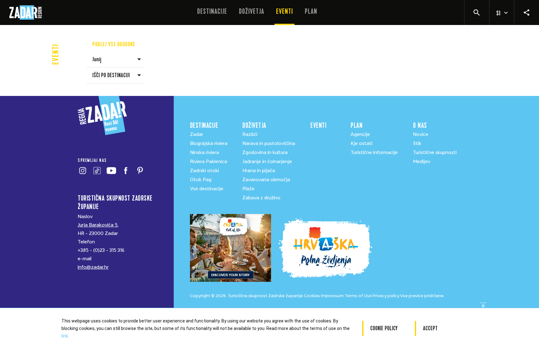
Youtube (111, 170)
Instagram (82, 170)
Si (498, 13)
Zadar (196, 134)
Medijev (421, 161)
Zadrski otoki (204, 170)
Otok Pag (200, 180)
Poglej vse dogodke (113, 44)
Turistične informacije (374, 152)
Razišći (249, 134)
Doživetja (251, 11)
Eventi (284, 11)
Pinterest (140, 170)
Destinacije (212, 11)
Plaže (248, 189)
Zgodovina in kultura (265, 152)
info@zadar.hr (93, 267)
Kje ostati (361, 143)
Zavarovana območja (266, 180)
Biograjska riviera (208, 143)
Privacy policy (385, 295)
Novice (420, 134)
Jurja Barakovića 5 (98, 225)
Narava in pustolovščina (268, 143)
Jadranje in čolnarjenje (267, 161)
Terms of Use (358, 295)
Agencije (360, 134)
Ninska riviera (204, 152)
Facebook (125, 170)
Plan (311, 11)
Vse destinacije (206, 189)
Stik (417, 143)
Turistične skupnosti (435, 152)
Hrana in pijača (258, 170)
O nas (420, 125)
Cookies (312, 295)
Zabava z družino (261, 198)
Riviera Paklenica (208, 161)
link (64, 335)
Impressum (332, 295)
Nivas (483, 306)
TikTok (97, 170)
